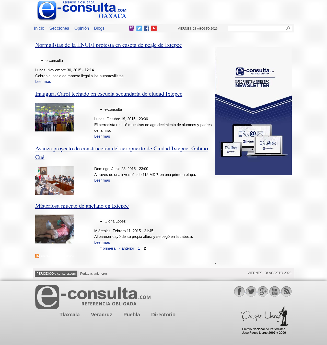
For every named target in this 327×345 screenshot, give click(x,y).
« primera (107, 248)
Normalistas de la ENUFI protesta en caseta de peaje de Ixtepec (108, 44)
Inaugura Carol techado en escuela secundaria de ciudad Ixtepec (108, 93)
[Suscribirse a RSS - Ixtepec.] (37, 256)
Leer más (43, 81)
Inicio (39, 28)
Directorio (163, 314)
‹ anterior (126, 248)
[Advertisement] (253, 215)
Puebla (131, 314)
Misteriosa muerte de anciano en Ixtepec (82, 205)
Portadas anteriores (94, 273)
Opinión (81, 28)
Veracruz (101, 314)
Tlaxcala (70, 314)
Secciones (59, 28)
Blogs (99, 28)
